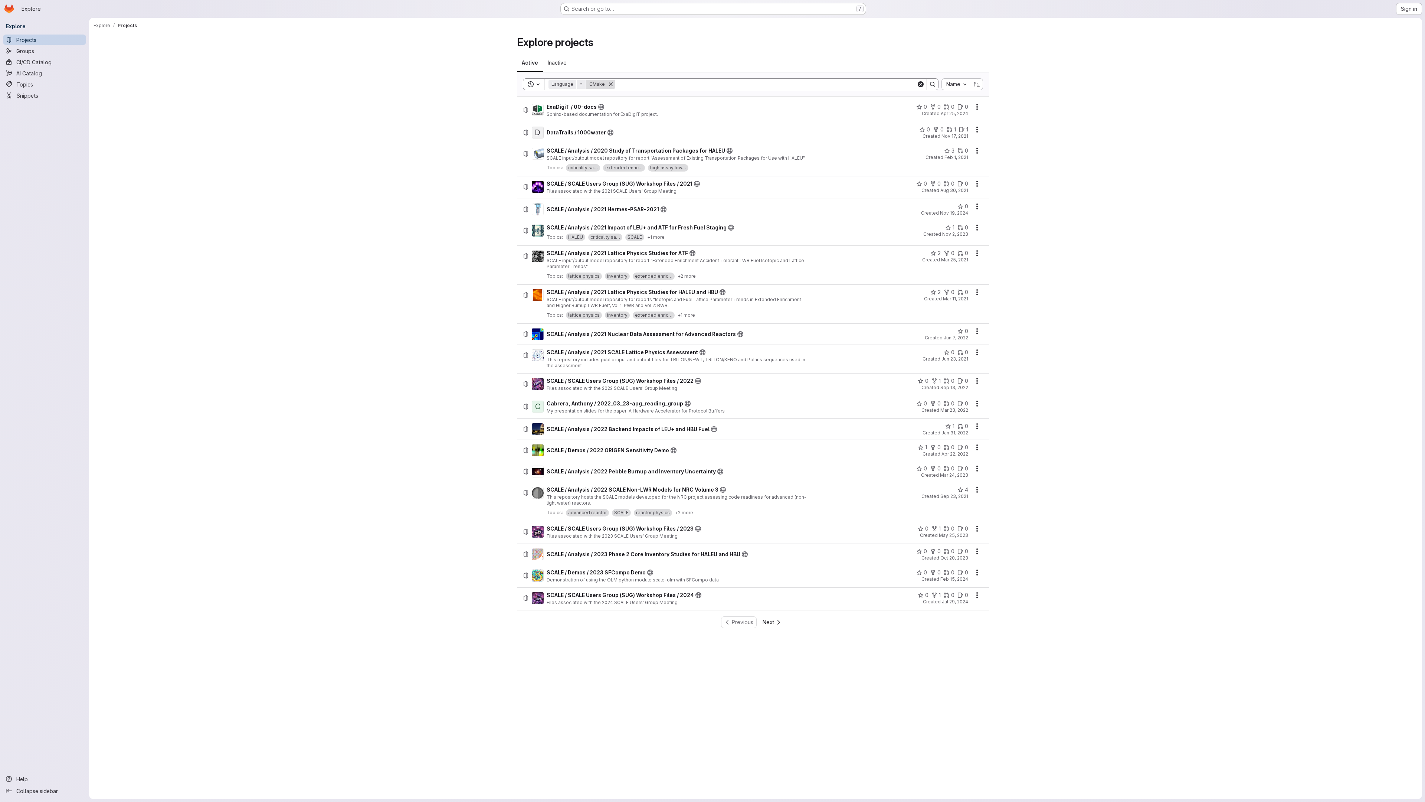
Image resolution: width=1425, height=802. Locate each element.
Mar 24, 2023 (954, 475)
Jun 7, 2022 (956, 337)
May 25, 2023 (953, 535)
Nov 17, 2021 (954, 136)
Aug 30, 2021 (954, 190)
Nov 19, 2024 (954, 213)
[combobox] (956, 84)
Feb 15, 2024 (954, 579)
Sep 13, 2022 (954, 387)
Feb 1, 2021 (956, 157)
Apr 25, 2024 (954, 113)
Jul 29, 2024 (955, 601)
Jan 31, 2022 (954, 433)
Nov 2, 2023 (955, 234)
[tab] (530, 62)
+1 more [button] (656, 237)
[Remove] (610, 84)
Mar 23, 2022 (954, 410)
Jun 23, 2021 (954, 359)
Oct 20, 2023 (954, 558)
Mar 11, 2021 (955, 298)
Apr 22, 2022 (954, 454)
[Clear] (920, 84)
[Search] (932, 84)
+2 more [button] (687, 276)
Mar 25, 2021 (954, 260)
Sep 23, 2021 (954, 496)
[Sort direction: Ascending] (977, 84)
